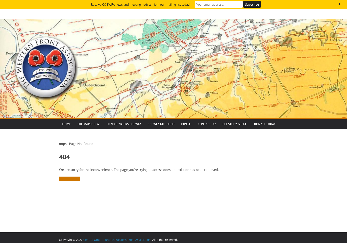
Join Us (186, 124)
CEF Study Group (235, 124)
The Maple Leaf (88, 124)
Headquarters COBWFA (124, 124)
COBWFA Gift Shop (161, 124)
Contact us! (207, 124)
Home (66, 124)
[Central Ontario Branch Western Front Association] (173, 21)
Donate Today (265, 124)
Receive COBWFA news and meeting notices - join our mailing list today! (140, 4)
